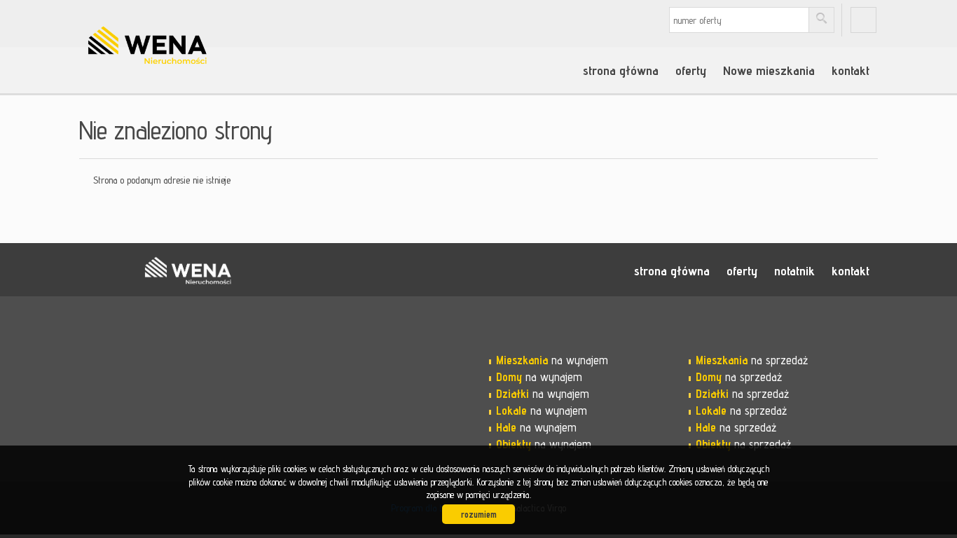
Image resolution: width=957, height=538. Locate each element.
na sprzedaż (752, 360)
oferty (690, 70)
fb (863, 20)
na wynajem (552, 360)
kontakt (850, 70)
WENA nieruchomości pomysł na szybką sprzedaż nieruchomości (187, 270)
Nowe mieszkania (769, 70)
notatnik (794, 270)
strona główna (621, 70)
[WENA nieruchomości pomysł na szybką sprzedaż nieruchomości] (187, 27)
